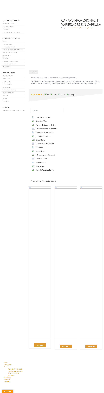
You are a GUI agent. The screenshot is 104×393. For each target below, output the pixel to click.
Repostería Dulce (8, 23)
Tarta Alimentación (9, 64)
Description (33, 72)
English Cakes (7, 84)
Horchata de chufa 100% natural (14, 110)
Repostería (6, 55)
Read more (40, 345)
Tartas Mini (7, 67)
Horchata (91, 3)
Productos (55, 3)
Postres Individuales (10, 52)
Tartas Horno (8, 44)
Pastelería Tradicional (15, 371)
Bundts (5, 95)
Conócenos (43, 3)
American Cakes (13, 373)
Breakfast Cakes (8, 93)
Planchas (6, 58)
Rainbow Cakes (8, 76)
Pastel (5, 41)
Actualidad (67, 3)
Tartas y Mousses (9, 47)
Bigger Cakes (7, 78)
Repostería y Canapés (15, 369)
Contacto (80, 3)
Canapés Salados (8, 26)
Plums (5, 98)
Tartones (6, 101)
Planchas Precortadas (10, 61)
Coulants (6, 29)
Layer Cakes (7, 81)
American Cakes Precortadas (12, 50)
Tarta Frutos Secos (9, 90)
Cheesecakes (7, 87)
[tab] (33, 72)
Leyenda (35, 110)
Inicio (32, 3)
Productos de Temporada (11, 32)
